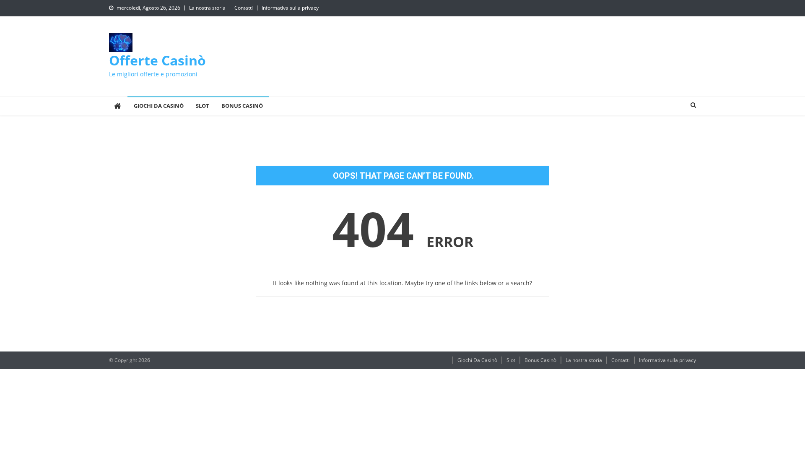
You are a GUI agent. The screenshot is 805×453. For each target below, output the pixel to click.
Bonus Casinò (242, 105)
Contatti (243, 7)
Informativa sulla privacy (290, 7)
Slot (202, 105)
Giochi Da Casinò (159, 105)
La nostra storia (207, 7)
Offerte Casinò (157, 60)
